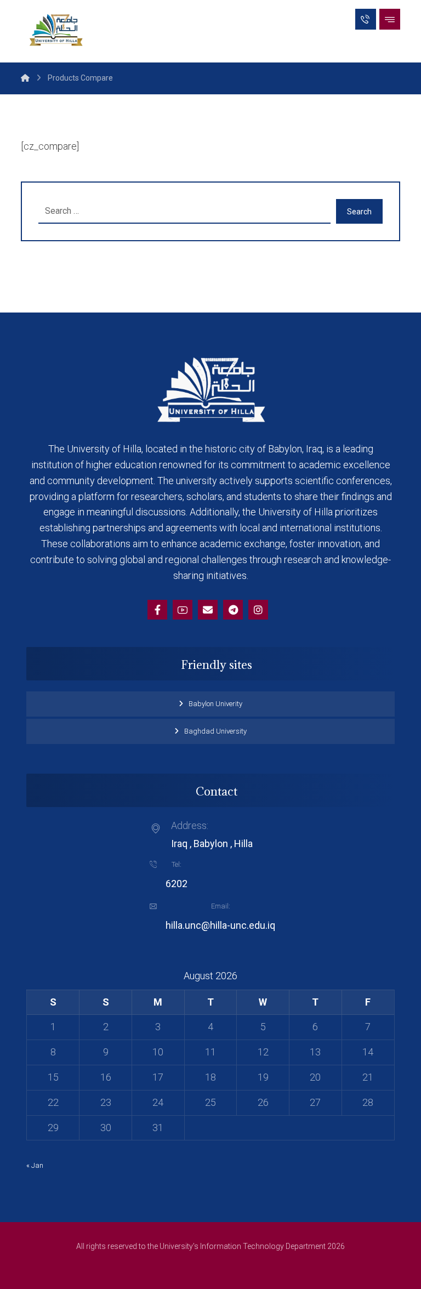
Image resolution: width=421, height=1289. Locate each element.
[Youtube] (182, 610)
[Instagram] (258, 610)
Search (359, 211)
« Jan (34, 1165)
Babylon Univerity (215, 704)
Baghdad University (215, 731)
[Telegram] (233, 610)
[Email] (208, 610)
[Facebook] (157, 610)
